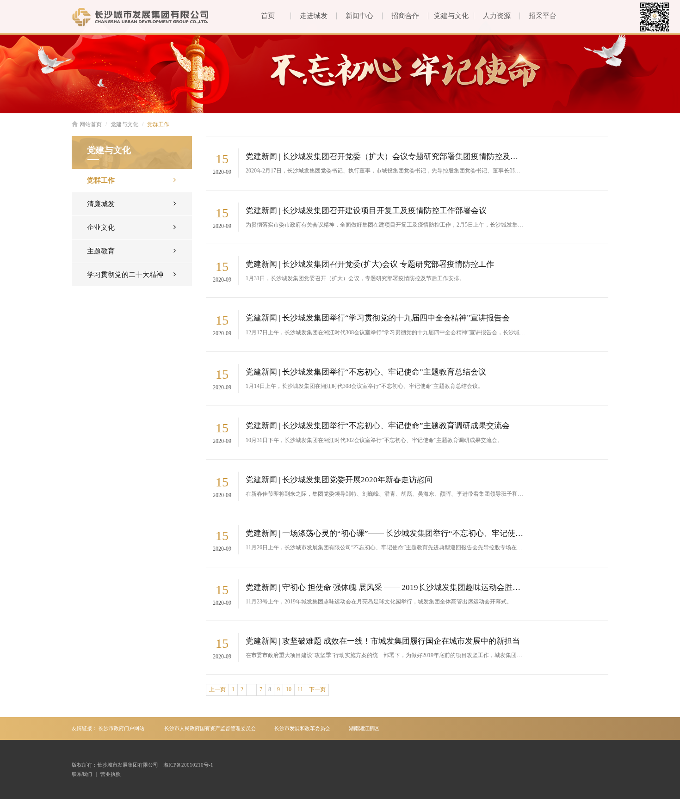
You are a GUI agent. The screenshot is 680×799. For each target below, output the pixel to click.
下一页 (317, 689)
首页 (268, 15)
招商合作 (405, 15)
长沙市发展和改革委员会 (302, 728)
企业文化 (101, 227)
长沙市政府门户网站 (121, 728)
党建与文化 (451, 15)
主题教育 (101, 251)
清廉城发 (101, 204)
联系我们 (82, 774)
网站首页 (91, 124)
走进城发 (314, 15)
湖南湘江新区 (364, 728)
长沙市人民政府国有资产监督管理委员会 (210, 728)
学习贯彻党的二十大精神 (125, 274)
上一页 (217, 689)
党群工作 (158, 124)
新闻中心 (359, 15)
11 (300, 689)
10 (288, 689)
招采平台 (542, 15)
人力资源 (497, 15)
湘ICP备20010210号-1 (188, 765)
